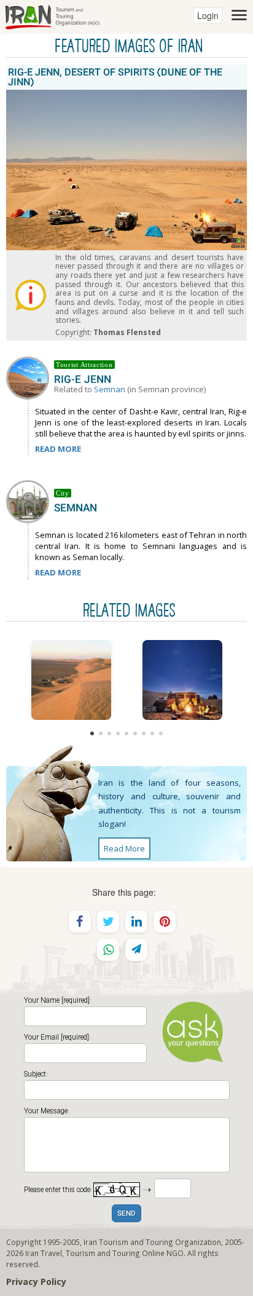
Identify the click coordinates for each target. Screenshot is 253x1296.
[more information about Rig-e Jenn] (30, 377)
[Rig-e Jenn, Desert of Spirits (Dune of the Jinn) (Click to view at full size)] (182, 680)
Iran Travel (43, 1253)
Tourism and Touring (103, 1253)
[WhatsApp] (108, 950)
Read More (124, 848)
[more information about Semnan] (30, 500)
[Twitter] (108, 922)
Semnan (109, 389)
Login (208, 15)
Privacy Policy (36, 1281)
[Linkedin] (136, 922)
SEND (126, 1214)
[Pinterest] (165, 922)
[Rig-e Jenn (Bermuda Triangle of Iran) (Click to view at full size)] (70, 680)
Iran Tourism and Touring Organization (152, 1242)
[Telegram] (136, 950)
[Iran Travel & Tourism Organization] (52, 15)
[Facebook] (80, 922)
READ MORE (58, 448)
